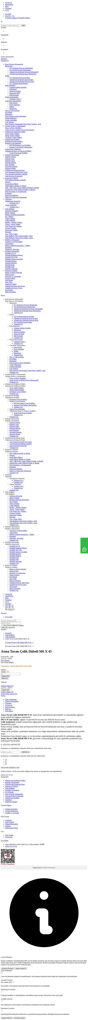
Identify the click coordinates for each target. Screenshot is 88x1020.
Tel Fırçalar (9, 290)
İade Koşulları (10, 707)
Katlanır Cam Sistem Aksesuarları (20, 147)
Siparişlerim (9, 4)
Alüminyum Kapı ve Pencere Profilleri (18, 151)
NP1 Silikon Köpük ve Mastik (15, 180)
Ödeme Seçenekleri (11, 701)
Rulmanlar (8, 114)
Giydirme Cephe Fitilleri (13, 137)
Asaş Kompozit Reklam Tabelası (16, 174)
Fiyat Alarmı (5, 660)
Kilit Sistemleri (10, 85)
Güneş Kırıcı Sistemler (12, 149)
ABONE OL (25, 752)
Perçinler (8, 232)
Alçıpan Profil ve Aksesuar (14, 796)
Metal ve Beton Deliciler (13, 272)
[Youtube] (6, 762)
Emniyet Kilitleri (15, 91)
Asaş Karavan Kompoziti (13, 176)
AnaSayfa (8, 3)
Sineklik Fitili (9, 267)
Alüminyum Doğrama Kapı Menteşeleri (22, 74)
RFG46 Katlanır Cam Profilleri (19, 145)
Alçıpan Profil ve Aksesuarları (15, 126)
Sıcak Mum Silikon (11, 184)
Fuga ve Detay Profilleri (13, 128)
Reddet (45, 963)
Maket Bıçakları (10, 292)
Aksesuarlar (9, 244)
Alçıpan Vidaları (10, 228)
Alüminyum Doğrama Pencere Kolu (21, 82)
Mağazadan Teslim (11, 828)
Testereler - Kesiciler (12, 249)
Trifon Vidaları (10, 218)
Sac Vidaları (9, 217)
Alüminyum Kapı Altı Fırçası (15, 286)
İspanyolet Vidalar (11, 230)
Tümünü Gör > (14, 203)
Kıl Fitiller (8, 112)
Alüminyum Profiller (12, 139)
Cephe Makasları (11, 118)
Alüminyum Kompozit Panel (15, 170)
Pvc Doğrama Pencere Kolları (19, 78)
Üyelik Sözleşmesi (11, 811)
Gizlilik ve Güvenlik (12, 813)
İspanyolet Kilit (14, 93)
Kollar (7, 76)
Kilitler (11, 107)
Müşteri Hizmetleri (11, 824)
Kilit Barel (13, 89)
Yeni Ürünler (9, 822)
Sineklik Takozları (11, 269)
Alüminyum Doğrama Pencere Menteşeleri (23, 72)
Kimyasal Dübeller (11, 195)
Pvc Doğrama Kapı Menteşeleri (20, 70)
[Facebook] (6, 760)
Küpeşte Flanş (10, 161)
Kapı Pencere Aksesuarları (14, 64)
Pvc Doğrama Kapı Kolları (18, 83)
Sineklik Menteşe (11, 263)
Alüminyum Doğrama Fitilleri (15, 132)
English (27, 18)
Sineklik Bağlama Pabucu (14, 255)
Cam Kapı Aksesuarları (13, 101)
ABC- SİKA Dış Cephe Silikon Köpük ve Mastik (22, 188)
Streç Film (8, 282)
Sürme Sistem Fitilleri (12, 136)
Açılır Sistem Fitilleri (12, 134)
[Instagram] (6, 764)
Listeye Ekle (5, 694)
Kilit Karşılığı (14, 95)
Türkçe (14, 18)
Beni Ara (8, 709)
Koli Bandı (9, 280)
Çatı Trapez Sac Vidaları (13, 226)
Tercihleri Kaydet (19, 1018)
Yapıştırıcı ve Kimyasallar (14, 242)
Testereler (8, 199)
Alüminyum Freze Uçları (13, 288)
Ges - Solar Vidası (11, 234)
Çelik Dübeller (10, 220)
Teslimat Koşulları (11, 809)
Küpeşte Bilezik (10, 163)
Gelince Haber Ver (7, 686)
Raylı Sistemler (14, 105)
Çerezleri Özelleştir (8, 968)
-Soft (34, 867)
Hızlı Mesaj (9, 711)
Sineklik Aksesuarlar (12, 251)
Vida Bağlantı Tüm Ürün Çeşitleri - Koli (19, 236)
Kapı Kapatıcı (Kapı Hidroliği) (15, 116)
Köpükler (8, 193)
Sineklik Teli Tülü (11, 257)
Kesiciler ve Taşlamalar (13, 276)
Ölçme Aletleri (10, 278)
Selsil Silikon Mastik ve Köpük (15, 186)
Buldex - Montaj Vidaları (13, 222)
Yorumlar (8, 8)
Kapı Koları (13, 103)
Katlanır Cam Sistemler (13, 143)
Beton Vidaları (10, 213)
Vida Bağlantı (9, 209)
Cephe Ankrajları (11, 120)
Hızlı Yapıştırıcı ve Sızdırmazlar (16, 191)
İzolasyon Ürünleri (11, 178)
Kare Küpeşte (9, 164)
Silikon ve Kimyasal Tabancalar (16, 197)
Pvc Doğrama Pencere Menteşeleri (21, 68)
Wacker (7, 182)
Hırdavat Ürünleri (11, 271)
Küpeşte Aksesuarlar (12, 155)
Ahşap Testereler (11, 205)
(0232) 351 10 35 (11, 846)
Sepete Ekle (5, 676)
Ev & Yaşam (9, 792)
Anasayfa (8, 633)
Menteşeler (9, 66)
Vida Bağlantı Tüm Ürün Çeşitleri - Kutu (19, 238)
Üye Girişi (8, 617)
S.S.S (7, 10)
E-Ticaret (38, 867)
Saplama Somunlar (11, 211)
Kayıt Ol (12, 627)
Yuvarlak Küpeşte (11, 166)
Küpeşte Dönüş (10, 168)
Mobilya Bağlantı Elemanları (15, 215)
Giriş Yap (4, 627)
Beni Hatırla (7, 625)
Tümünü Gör (18, 313)
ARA (23, 25)
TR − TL (11, 16)
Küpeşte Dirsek (10, 157)
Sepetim (8, 826)
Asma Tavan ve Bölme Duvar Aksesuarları (19, 130)
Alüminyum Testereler (12, 201)
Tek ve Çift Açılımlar (12, 110)
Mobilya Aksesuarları (12, 240)
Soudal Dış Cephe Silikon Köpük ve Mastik (20, 190)
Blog (6, 6)
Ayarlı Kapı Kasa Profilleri (18, 153)
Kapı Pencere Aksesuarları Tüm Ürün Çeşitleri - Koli (23, 124)
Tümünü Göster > (15, 99)
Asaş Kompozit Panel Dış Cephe (16, 172)
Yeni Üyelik (9, 835)
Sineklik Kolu (10, 265)
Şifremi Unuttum (18, 625)
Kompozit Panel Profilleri (13, 141)
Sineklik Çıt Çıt (10, 253)
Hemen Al (5, 678)
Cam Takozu (9, 122)
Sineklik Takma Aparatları (14, 259)
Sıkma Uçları (9, 274)
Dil (6, 609)
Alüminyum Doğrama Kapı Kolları (21, 80)
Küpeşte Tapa (9, 159)
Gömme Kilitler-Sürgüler (17, 87)
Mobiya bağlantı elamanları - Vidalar (17, 245)
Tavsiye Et (13, 694)
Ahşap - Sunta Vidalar (12, 224)
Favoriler (8, 14)
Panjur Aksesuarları (11, 97)
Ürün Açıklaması (11, 699)
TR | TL (11, 606)
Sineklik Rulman (11, 261)
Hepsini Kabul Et (21, 968)
